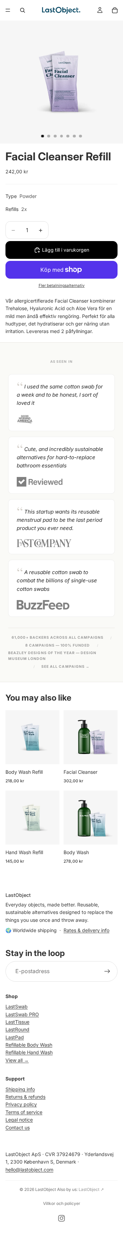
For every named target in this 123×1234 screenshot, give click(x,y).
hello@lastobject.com (29, 1169)
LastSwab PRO (22, 1014)
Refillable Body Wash (28, 1045)
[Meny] (8, 10)
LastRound (17, 1029)
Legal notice (19, 1120)
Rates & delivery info (86, 930)
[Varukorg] (114, 10)
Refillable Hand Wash (29, 1053)
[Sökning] (22, 10)
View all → (17, 1060)
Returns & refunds (25, 1097)
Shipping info (20, 1089)
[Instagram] (61, 1218)
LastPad (14, 1037)
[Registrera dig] (107, 971)
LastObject (45, 1189)
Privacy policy (21, 1104)
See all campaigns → (65, 666)
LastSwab (16, 1006)
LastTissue (17, 1022)
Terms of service (23, 1112)
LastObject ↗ (91, 1189)
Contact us (17, 1127)
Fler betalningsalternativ (62, 285)
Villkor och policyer (61, 1203)
